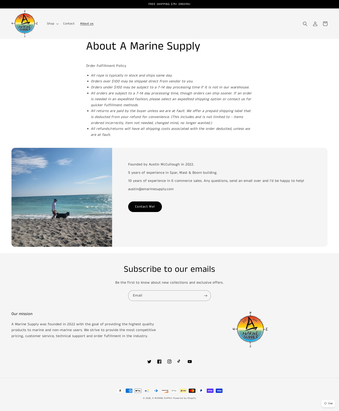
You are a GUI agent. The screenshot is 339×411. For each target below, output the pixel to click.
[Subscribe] (206, 295)
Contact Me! (145, 206)
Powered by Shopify (184, 398)
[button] (52, 24)
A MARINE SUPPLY (162, 398)
